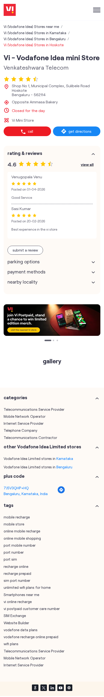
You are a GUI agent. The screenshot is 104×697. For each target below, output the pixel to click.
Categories (15, 397)
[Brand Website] (69, 687)
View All (87, 164)
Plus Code (14, 476)
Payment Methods (26, 271)
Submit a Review (25, 250)
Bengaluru (64, 467)
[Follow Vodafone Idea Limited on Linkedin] (52, 687)
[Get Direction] (61, 492)
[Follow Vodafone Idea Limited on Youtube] (60, 687)
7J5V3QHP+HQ (16, 488)
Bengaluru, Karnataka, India (26, 493)
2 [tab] (49, 341)
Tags (8, 505)
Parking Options (23, 261)
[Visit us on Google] (35, 687)
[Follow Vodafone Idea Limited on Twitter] (43, 687)
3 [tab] (58, 341)
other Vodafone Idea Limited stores (42, 446)
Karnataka (64, 458)
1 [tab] (46, 341)
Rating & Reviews (24, 153)
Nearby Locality (22, 282)
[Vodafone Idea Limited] (10, 10)
